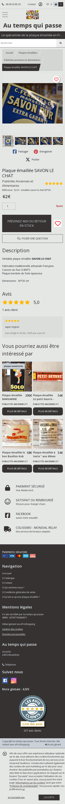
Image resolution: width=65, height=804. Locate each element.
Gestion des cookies (12, 629)
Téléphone (10, 664)
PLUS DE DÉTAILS (17, 411)
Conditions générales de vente (19, 592)
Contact (32, 4)
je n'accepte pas (16, 797)
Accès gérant (54, 744)
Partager (23, 151)
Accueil (9, 52)
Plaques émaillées (28, 52)
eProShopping (22, 744)
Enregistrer (45, 151)
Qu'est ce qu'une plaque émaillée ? (22, 596)
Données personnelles (13, 634)
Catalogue (9, 578)
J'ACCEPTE (49, 797)
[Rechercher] (60, 43)
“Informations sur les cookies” (30, 782)
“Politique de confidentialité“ (23, 786)
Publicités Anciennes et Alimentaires (17, 183)
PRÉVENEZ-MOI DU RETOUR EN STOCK (26, 223)
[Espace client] (40, 4)
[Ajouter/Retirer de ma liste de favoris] (57, 223)
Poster (35, 159)
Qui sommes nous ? (14, 587)
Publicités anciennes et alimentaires (22, 60)
